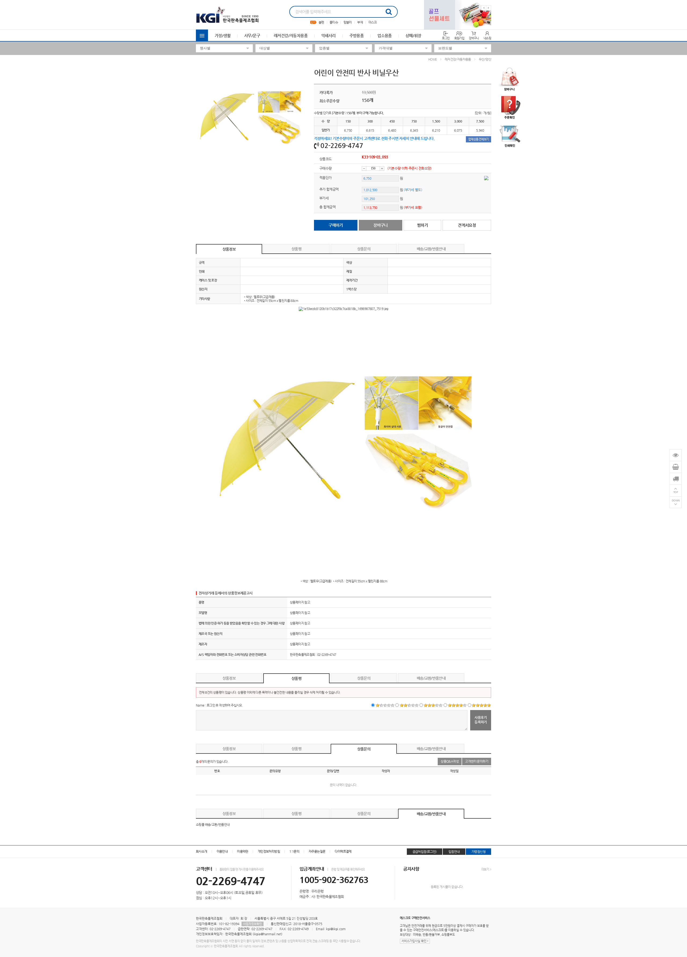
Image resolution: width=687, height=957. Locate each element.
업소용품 (384, 35)
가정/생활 (223, 35)
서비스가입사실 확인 (414, 941)
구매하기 (335, 225)
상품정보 (229, 249)
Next (488, 7)
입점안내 (454, 851)
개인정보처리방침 (269, 851)
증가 (382, 168)
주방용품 (356, 35)
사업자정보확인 (252, 924)
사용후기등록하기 (480, 719)
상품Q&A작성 (450, 761)
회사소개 (201, 851)
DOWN (676, 500)
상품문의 (363, 249)
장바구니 (380, 225)
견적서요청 (467, 225)
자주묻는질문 (317, 851)
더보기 (485, 869)
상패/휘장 (413, 35)
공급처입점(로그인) (424, 851)
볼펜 (321, 22)
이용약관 (242, 851)
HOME (432, 59)
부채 (360, 22)
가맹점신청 (478, 851)
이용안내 (222, 851)
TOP (675, 492)
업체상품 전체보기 (478, 139)
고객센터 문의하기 (476, 761)
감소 (364, 168)
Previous (483, 7)
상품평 (296, 249)
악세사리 (328, 35)
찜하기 (422, 225)
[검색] (388, 11)
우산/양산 (485, 59)
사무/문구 (252, 35)
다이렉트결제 (343, 851)
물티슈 (334, 22)
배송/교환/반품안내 (431, 249)
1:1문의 (294, 851)
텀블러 (348, 22)
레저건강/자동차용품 (291, 35)
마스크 (372, 22)
